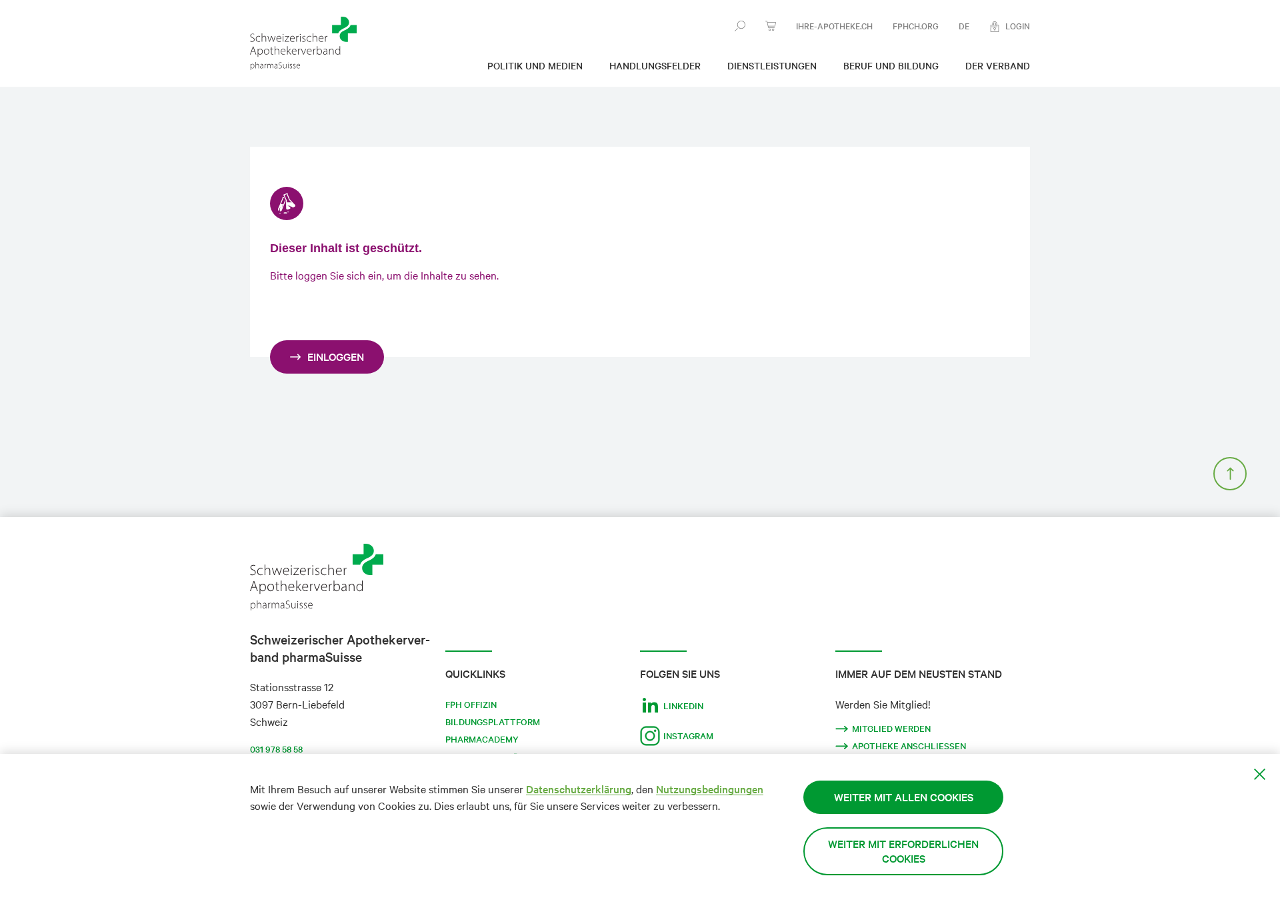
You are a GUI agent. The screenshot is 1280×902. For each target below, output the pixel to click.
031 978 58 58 (276, 749)
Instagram (688, 736)
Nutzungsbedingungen (709, 789)
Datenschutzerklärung (578, 789)
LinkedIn (683, 706)
